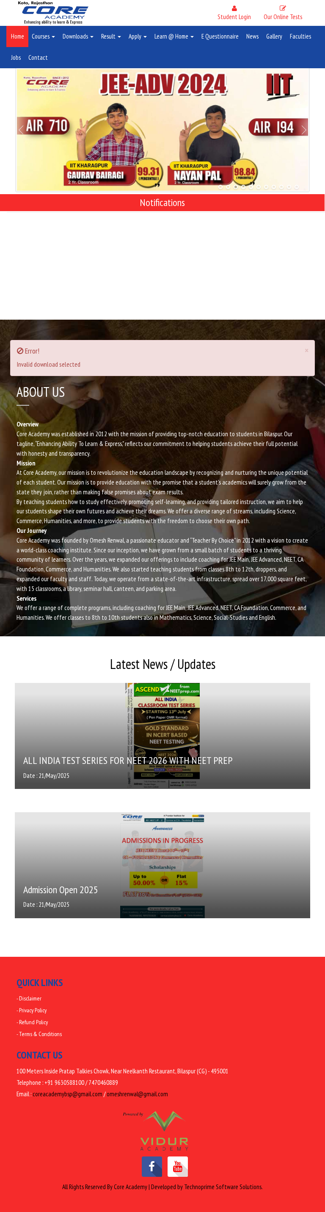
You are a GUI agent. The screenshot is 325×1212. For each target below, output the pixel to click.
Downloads (76, 36)
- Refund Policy (32, 1022)
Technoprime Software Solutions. (223, 1187)
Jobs (16, 57)
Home (17, 36)
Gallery (274, 36)
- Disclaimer (29, 998)
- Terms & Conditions (39, 1034)
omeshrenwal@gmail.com (137, 1094)
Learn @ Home (172, 36)
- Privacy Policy (32, 1010)
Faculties (300, 36)
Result (109, 36)
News (252, 36)
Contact (38, 57)
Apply (136, 36)
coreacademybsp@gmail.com (67, 1094)
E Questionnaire (220, 36)
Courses (41, 36)
